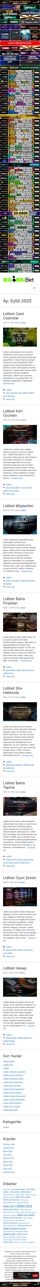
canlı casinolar (11, 393)
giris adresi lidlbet (13, 488)
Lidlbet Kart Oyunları (13, 413)
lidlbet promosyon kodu (14, 1228)
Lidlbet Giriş (8, 673)
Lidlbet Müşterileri (18, 506)
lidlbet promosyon (24, 1225)
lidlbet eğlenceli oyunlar (9, 1202)
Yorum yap (10, 399)
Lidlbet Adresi (9, 1061)
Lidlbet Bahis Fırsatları (14, 601)
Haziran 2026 (8, 1148)
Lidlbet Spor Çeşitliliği (12, 1093)
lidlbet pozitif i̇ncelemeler (9, 1225)
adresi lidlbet (11, 950)
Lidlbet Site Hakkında (12, 690)
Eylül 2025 (7, 1155)
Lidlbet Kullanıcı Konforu (13, 1075)
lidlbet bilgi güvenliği (8, 1197)
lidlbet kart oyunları (11, 491)
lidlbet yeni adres (7, 1239)
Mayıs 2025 (8, 1162)
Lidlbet (9, 390)
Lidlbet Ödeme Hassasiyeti (14, 1096)
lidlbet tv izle (9, 1234)
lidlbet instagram (13, 581)
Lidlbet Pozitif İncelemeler (13, 1089)
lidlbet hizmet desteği (9, 1212)
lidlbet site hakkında (14, 765)
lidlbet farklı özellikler (22, 1202)
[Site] (20, 72)
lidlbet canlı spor (24, 1200)
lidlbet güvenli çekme (25, 1209)
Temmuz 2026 (9, 1144)
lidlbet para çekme (10, 1223)
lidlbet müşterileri (28, 581)
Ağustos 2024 (9, 1172)
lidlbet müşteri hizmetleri (12, 1218)
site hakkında (8, 768)
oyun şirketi (8, 953)
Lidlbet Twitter (22, 1234)
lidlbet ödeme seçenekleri (20, 1239)
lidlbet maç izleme (25, 1215)
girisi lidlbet (23, 393)
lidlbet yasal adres (21, 1237)
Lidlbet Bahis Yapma (14, 785)
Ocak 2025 (7, 1169)
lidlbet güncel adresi (11, 1209)
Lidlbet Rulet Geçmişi (12, 1086)
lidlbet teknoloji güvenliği (21, 1231)
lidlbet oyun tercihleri (8, 1220)
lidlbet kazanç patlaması (9, 1215)
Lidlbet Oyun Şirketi (19, 878)
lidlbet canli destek (22, 1197)
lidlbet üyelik (28, 765)
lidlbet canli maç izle (11, 1200)
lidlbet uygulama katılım (9, 1237)
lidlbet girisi (25, 863)
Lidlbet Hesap (14, 968)
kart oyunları (27, 488)
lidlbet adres (11, 1038)
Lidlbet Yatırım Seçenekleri (14, 1100)
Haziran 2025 (8, 1158)
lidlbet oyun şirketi (25, 950)
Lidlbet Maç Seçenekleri (13, 1082)
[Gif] (20, 116)
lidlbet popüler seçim (24, 1223)
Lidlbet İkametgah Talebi (13, 1079)
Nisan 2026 (8, 1151)
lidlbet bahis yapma (14, 860)
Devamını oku (8, 383)
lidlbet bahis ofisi (24, 1038)
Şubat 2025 (8, 1165)
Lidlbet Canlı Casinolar (13, 316)
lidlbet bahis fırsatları (25, 670)
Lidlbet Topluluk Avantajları (14, 1072)
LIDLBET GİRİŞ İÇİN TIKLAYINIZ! (20, 43)
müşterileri (7, 584)
